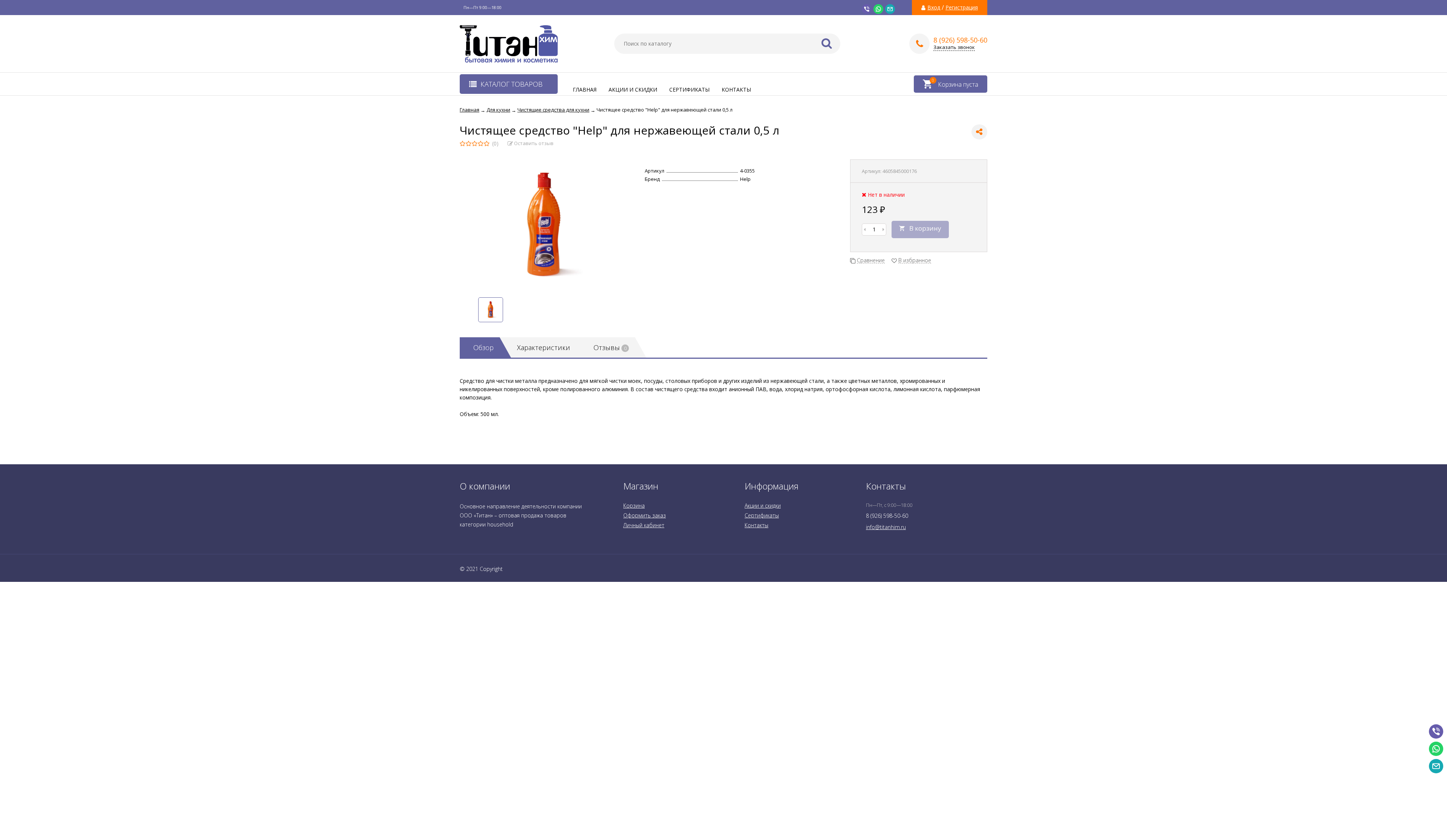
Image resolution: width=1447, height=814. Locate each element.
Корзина (634, 505)
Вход (933, 8)
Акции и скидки (633, 89)
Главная (585, 89)
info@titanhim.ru (886, 527)
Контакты (736, 89)
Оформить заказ (644, 515)
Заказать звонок (954, 47)
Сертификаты (689, 89)
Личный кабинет (643, 525)
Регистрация (961, 8)
